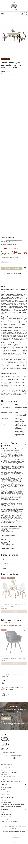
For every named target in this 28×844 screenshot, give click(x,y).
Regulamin (11, 721)
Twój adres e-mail (6, 714)
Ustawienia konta (5, 792)
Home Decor (3, 17)
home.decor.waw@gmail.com (8, 535)
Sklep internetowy (12, 842)
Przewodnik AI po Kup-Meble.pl (9, 821)
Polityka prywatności (6, 814)
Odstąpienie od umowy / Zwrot (9, 772)
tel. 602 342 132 (5, 534)
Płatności (3, 800)
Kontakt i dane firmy (6, 768)
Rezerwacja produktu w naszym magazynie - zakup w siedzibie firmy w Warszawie (13, 805)
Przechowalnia (5, 794)
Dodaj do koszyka (13, 268)
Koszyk (3, 789)
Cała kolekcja (4, 622)
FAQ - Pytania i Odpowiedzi (8, 776)
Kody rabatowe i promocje (8, 779)
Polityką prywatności (15, 724)
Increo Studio (16, 837)
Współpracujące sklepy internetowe (10, 781)
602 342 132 (6, 748)
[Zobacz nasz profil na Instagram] (15, 758)
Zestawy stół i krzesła (12, 17)
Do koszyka (14, 611)
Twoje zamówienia (6, 787)
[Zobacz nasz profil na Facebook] (13, 758)
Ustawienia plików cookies (8, 819)
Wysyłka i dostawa (6, 802)
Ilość (2, 261)
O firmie (3, 770)
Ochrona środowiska (6, 816)
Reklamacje (4, 774)
